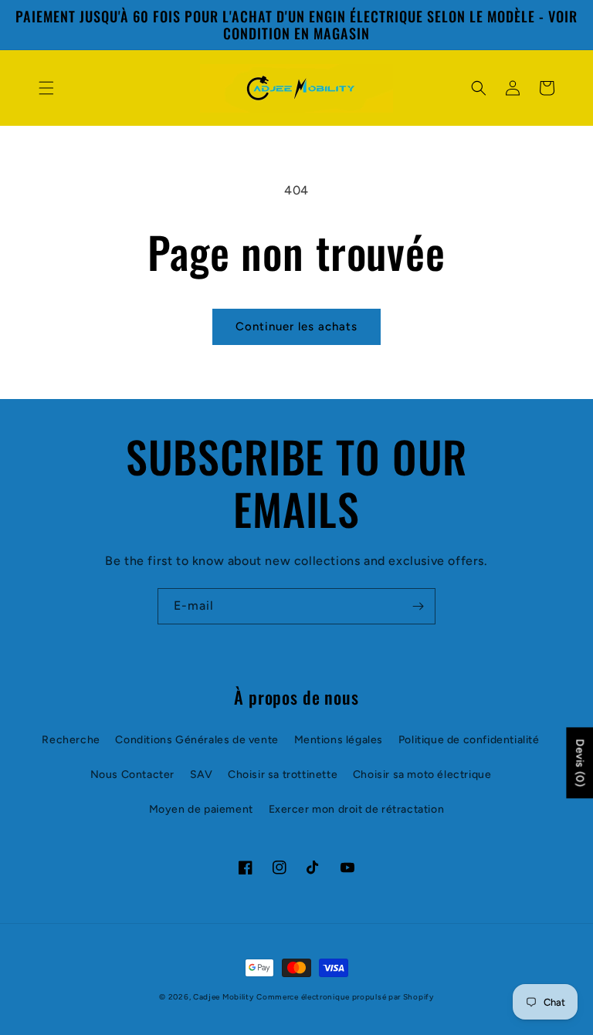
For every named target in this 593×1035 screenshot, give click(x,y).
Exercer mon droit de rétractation (357, 809)
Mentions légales (339, 739)
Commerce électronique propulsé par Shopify (344, 997)
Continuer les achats (296, 326)
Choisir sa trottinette (282, 774)
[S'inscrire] (418, 606)
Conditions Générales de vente (196, 739)
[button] (46, 88)
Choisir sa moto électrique (422, 774)
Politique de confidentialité (469, 739)
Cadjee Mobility (223, 997)
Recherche (71, 739)
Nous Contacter (132, 774)
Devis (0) (579, 762)
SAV (201, 774)
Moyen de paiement (201, 809)
